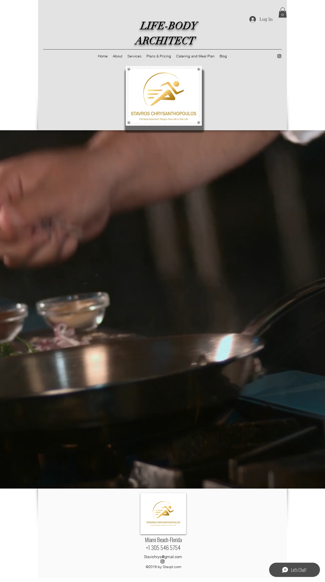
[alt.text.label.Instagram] (279, 56)
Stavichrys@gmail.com (163, 556)
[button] (282, 12)
